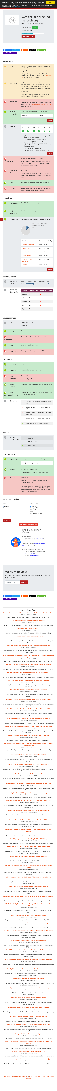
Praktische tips (35, 509)
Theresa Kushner (26, 255)
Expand (50, 120)
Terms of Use (41, 1076)
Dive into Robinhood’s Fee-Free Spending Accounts (28, 636)
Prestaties (33, 506)
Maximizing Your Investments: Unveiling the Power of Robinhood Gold (28, 810)
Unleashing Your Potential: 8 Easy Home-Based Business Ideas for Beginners (28, 793)
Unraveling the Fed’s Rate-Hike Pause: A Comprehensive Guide (29, 754)
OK (50, 2)
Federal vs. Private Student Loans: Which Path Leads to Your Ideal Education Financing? (28, 896)
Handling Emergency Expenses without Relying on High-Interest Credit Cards (28, 664)
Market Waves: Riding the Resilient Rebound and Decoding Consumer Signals (28, 1034)
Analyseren (7, 520)
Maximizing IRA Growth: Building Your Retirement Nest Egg (28, 940)
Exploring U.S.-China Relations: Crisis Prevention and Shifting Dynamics (28, 1007)
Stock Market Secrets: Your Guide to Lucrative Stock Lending (28, 915)
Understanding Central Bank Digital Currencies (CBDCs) (28, 978)
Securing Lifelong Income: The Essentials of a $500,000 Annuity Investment (28, 969)
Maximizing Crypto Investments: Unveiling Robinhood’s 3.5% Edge (28, 839)
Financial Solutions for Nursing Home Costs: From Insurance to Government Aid (28, 950)
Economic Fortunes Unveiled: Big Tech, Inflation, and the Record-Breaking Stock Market (28, 612)
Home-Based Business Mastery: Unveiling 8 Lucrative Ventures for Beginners (28, 783)
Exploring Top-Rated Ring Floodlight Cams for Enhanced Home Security (28, 764)
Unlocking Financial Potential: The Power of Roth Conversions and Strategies (28, 988)
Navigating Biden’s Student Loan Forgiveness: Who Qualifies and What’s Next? (28, 800)
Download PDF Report (28, 36)
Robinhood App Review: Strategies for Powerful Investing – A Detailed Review (28, 877)
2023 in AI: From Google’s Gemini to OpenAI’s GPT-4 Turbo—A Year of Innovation (28, 726)
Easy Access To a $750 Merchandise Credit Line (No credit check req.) (28, 923)
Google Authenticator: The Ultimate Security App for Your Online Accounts (28, 672)
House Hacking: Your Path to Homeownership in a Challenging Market (28, 886)
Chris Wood (25, 264)
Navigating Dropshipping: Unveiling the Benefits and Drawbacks (28, 689)
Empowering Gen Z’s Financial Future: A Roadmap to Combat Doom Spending (29, 846)
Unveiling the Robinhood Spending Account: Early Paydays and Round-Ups (28, 645)
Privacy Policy (33, 1076)
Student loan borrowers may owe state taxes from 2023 (28, 620)
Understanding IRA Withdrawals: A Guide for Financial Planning (28, 997)
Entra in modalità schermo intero (28, 524)
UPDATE (35, 27)
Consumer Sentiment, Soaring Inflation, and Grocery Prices (28, 1051)
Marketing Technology (28, 244)
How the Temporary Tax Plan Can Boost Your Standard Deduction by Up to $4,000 (28, 1059)
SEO (32, 511)
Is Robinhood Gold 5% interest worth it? (28, 628)
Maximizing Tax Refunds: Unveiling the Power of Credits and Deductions (28, 680)
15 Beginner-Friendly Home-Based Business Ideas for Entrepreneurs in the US (28, 699)
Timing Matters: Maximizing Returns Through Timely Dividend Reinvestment (28, 1024)
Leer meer (17, 6)
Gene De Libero (26, 248)
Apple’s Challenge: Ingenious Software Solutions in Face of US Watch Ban (28, 735)
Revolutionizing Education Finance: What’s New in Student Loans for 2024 (28, 708)
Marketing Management (28, 252)
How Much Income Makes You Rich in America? (28, 774)
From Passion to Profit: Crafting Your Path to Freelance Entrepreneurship (28, 718)
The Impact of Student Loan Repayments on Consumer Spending (28, 1016)
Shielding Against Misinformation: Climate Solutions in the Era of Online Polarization (28, 930)
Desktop (6, 506)
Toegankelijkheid (35, 508)
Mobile (6, 508)
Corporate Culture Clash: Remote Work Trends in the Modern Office (28, 819)
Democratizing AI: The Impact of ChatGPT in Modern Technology (28, 856)
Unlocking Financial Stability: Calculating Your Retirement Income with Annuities (28, 959)
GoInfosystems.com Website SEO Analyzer (15, 1076)
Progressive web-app (36, 513)
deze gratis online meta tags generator (40, 104)
